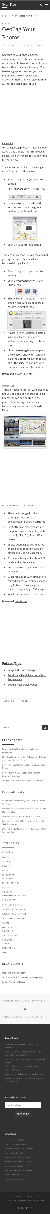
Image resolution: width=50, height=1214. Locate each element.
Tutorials (8, 940)
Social (5, 923)
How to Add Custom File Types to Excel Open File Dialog (23, 767)
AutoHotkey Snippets (14, 895)
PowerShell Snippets (14, 914)
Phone (5, 887)
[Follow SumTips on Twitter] (26, 1208)
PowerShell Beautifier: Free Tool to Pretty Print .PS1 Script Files (24, 1080)
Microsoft (8, 875)
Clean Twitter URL (12, 1174)
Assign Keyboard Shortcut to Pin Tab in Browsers (24, 780)
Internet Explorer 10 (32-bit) (16, 1140)
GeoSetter (21, 601)
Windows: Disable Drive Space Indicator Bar (21, 816)
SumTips (19, 1196)
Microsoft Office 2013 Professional (19, 1148)
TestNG (6, 943)
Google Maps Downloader (22, 684)
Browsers (7, 931)
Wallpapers (8, 948)
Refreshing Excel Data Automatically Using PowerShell (21, 751)
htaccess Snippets (12, 904)
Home (4, 15)
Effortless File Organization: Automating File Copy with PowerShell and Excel (24, 759)
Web (4, 952)
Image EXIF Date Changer (22, 670)
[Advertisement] (25, 113)
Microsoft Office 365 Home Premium (19, 1157)
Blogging (7, 852)
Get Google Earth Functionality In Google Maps (22, 977)
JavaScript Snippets (13, 909)
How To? (13, 15)
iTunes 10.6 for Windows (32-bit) (18, 1161)
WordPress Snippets (13, 918)
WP (15, 1201)
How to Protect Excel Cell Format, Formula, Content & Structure (21, 774)
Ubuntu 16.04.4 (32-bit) (14, 1153)
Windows (7, 878)
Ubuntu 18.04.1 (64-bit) (14, 1166)
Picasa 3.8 (7, 143)
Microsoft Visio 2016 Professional (18, 1170)
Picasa (18, 374)
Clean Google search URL (15, 1179)
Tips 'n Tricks (10, 935)
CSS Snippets (9, 900)
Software (7, 927)
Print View (14, 45)
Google (6, 861)
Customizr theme (38, 1201)
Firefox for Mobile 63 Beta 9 (16, 1144)
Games (5, 857)
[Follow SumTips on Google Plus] (31, 1208)
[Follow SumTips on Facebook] (22, 1208)
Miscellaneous (10, 883)
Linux (5, 870)
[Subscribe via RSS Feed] (18, 1208)
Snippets (7, 892)
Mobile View (35, 45)
